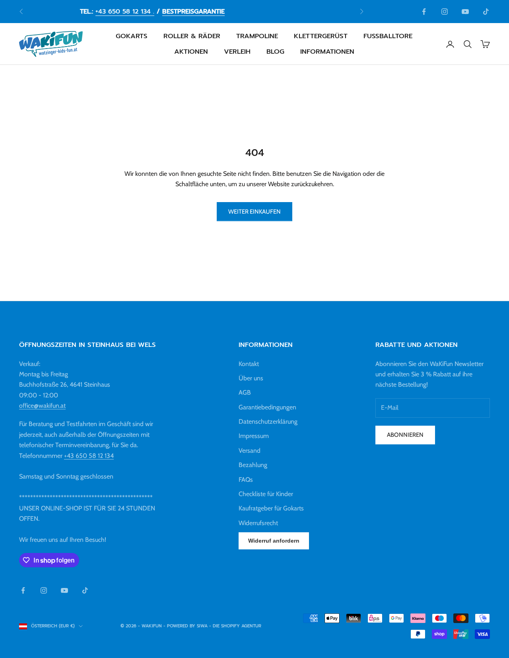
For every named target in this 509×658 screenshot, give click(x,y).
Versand (249, 450)
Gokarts (132, 36)
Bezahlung (253, 465)
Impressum (254, 436)
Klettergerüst (321, 36)
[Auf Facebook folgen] (424, 12)
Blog (275, 51)
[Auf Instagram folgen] (445, 12)
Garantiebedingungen (267, 407)
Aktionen (191, 51)
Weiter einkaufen (254, 211)
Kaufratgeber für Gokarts (271, 508)
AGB (245, 392)
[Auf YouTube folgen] (465, 12)
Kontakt (249, 364)
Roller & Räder (191, 36)
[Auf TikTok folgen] (486, 12)
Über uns (251, 378)
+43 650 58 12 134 (89, 455)
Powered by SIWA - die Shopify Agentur (214, 626)
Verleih (237, 51)
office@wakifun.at (42, 405)
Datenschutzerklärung (268, 421)
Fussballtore (387, 36)
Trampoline (257, 36)
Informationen (327, 51)
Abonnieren (405, 434)
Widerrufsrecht (258, 523)
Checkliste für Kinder (266, 494)
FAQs (246, 479)
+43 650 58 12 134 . (124, 11)
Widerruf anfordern (273, 540)
